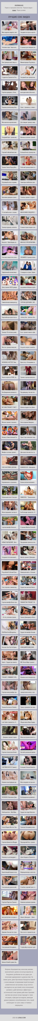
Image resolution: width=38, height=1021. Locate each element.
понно (14, 10)
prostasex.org (19, 5)
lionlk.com (22, 1018)
